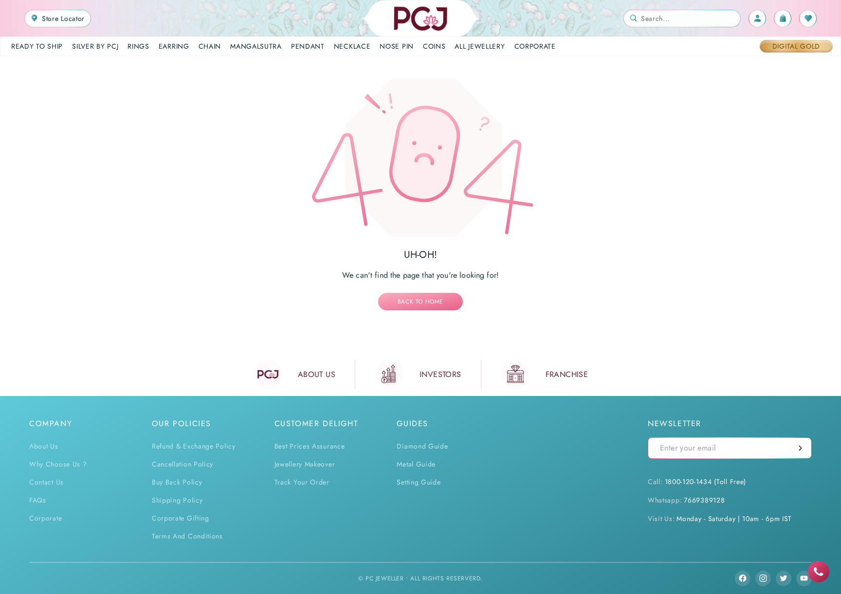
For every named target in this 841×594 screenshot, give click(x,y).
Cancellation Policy (182, 464)
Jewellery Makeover (304, 464)
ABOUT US (316, 374)
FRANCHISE (567, 374)
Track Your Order (301, 482)
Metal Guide (416, 464)
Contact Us (46, 482)
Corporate (45, 518)
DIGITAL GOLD (796, 46)
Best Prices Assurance (309, 446)
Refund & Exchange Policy (194, 446)
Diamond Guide (422, 446)
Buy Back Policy (177, 482)
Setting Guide (418, 482)
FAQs (37, 500)
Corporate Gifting (180, 518)
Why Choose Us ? (58, 464)
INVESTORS (440, 374)
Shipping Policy (177, 500)
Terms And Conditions (187, 536)
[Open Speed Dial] (818, 571)
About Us (43, 446)
